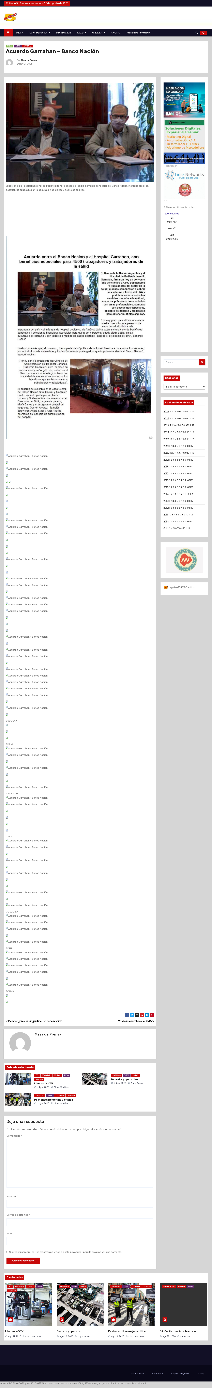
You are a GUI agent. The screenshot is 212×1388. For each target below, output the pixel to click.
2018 (166, 466)
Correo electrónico (18, 1215)
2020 (166, 453)
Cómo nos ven (169, 1287)
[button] (197, 32)
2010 (166, 521)
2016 (166, 480)
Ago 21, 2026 (14, 1336)
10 (188, 418)
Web (9, 1233)
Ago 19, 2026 (117, 1336)
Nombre (12, 1196)
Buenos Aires (172, 213)
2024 (166, 425)
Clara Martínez (61, 1087)
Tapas (18, 46)
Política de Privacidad (138, 32)
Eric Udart (184, 1336)
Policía (135, 1075)
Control (57, 1075)
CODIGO (115, 32)
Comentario (14, 1136)
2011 (166, 514)
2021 (166, 446)
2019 (166, 459)
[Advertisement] (80, 214)
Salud (9, 46)
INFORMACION (63, 32)
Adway (200, 1373)
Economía (27, 46)
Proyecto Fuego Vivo (180, 1373)
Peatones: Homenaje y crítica (53, 1099)
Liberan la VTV (43, 1083)
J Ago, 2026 (42, 1087)
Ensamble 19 (157, 1373)
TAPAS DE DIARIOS (38, 32)
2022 (166, 439)
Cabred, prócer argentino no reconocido (34, 1021)
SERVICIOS (98, 32)
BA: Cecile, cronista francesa (178, 1331)
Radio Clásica (138, 1373)
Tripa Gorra (136, 1083)
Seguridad (46, 1075)
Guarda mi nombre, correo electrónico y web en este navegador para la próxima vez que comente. (65, 1252)
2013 (166, 501)
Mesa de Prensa (29, 60)
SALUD (80, 32)
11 (190, 418)
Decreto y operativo (124, 1079)
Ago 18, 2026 (169, 1336)
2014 (166, 494)
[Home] (8, 32)
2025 (166, 418)
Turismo (181, 1287)
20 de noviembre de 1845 (135, 1021)
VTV (37, 1075)
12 (193, 418)
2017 (166, 473)
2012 (166, 508)
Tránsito (39, 1079)
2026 (166, 411)
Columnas (60, 1096)
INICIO (19, 32)
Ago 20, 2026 (66, 1336)
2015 (166, 487)
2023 (166, 432)
